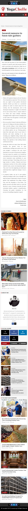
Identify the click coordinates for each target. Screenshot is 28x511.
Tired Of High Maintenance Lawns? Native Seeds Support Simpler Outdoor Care (18, 361)
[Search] (23, 14)
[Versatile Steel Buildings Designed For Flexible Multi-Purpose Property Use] (5, 381)
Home (4, 30)
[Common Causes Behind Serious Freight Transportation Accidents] (5, 391)
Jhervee (4, 39)
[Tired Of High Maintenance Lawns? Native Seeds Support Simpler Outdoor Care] (5, 360)
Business (13, 378)
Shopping (13, 358)
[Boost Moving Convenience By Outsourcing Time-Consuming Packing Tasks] (5, 350)
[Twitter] (15, 324)
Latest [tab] (5, 343)
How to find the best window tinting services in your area (20, 202)
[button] (6, 15)
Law (12, 388)
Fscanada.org (13, 508)
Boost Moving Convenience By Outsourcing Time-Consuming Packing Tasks (18, 351)
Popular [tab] (14, 343)
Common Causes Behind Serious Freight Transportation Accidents (17, 392)
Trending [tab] (23, 343)
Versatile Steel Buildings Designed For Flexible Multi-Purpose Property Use (18, 381)
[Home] (3, 15)
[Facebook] (13, 324)
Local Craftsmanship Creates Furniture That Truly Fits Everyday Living (18, 371)
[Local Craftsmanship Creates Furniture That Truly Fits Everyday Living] (5, 370)
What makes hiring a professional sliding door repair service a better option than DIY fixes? (14, 285)
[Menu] (6, 15)
